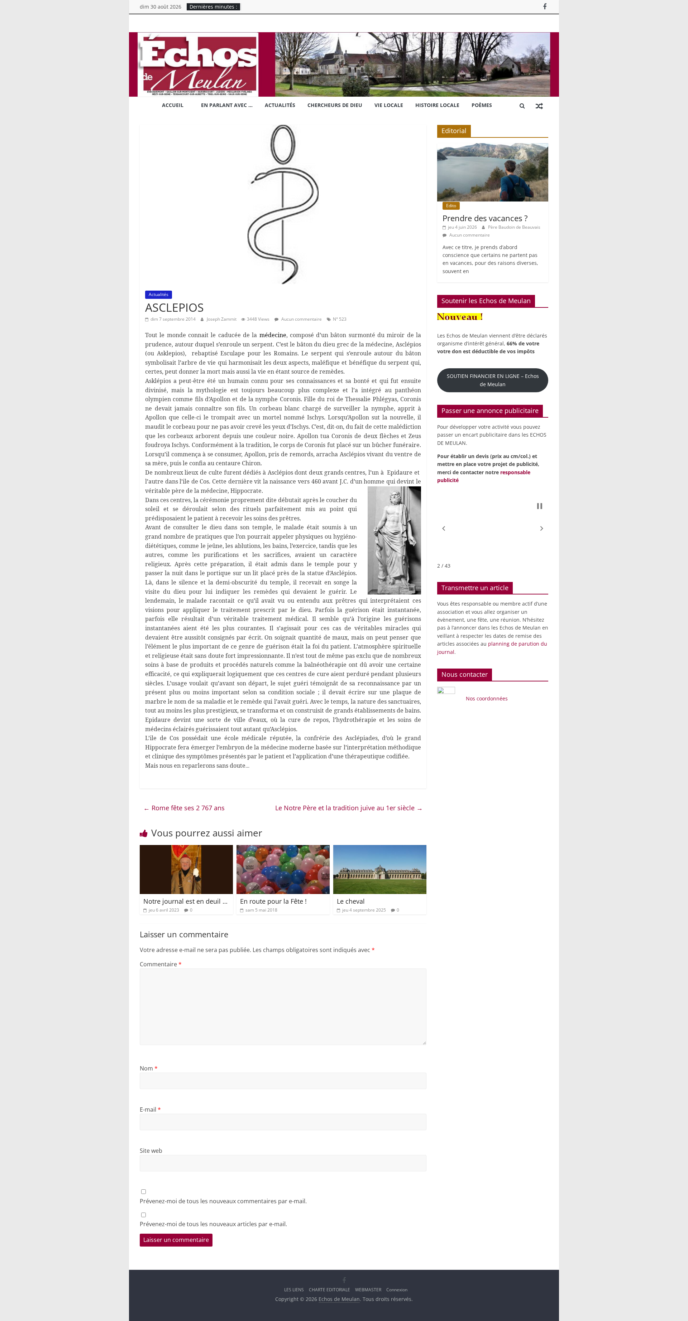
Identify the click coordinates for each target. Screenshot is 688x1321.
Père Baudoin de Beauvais (514, 227)
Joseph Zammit (222, 319)
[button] (444, 528)
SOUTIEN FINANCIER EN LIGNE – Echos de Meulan (493, 380)
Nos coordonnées (487, 698)
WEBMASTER (368, 1290)
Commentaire (161, 964)
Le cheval (351, 901)
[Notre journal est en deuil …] (186, 849)
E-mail (150, 1109)
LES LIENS (294, 1290)
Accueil (172, 105)
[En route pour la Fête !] (283, 849)
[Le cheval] (379, 849)
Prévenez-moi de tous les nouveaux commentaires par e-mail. (223, 1201)
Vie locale (388, 105)
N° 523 (340, 319)
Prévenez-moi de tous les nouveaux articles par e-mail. (213, 1224)
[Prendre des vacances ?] (492, 147)
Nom (149, 1068)
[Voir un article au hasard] (539, 105)
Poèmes (482, 105)
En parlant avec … (227, 105)
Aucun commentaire (301, 319)
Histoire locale (437, 105)
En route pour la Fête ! (273, 901)
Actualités (280, 105)
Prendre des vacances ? (485, 218)
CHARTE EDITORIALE (329, 1290)
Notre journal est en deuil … (185, 901)
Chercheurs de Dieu (334, 105)
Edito (451, 206)
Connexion (396, 1290)
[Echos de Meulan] (344, 36)
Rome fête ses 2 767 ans (184, 807)
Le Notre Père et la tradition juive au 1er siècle (349, 807)
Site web (151, 1151)
